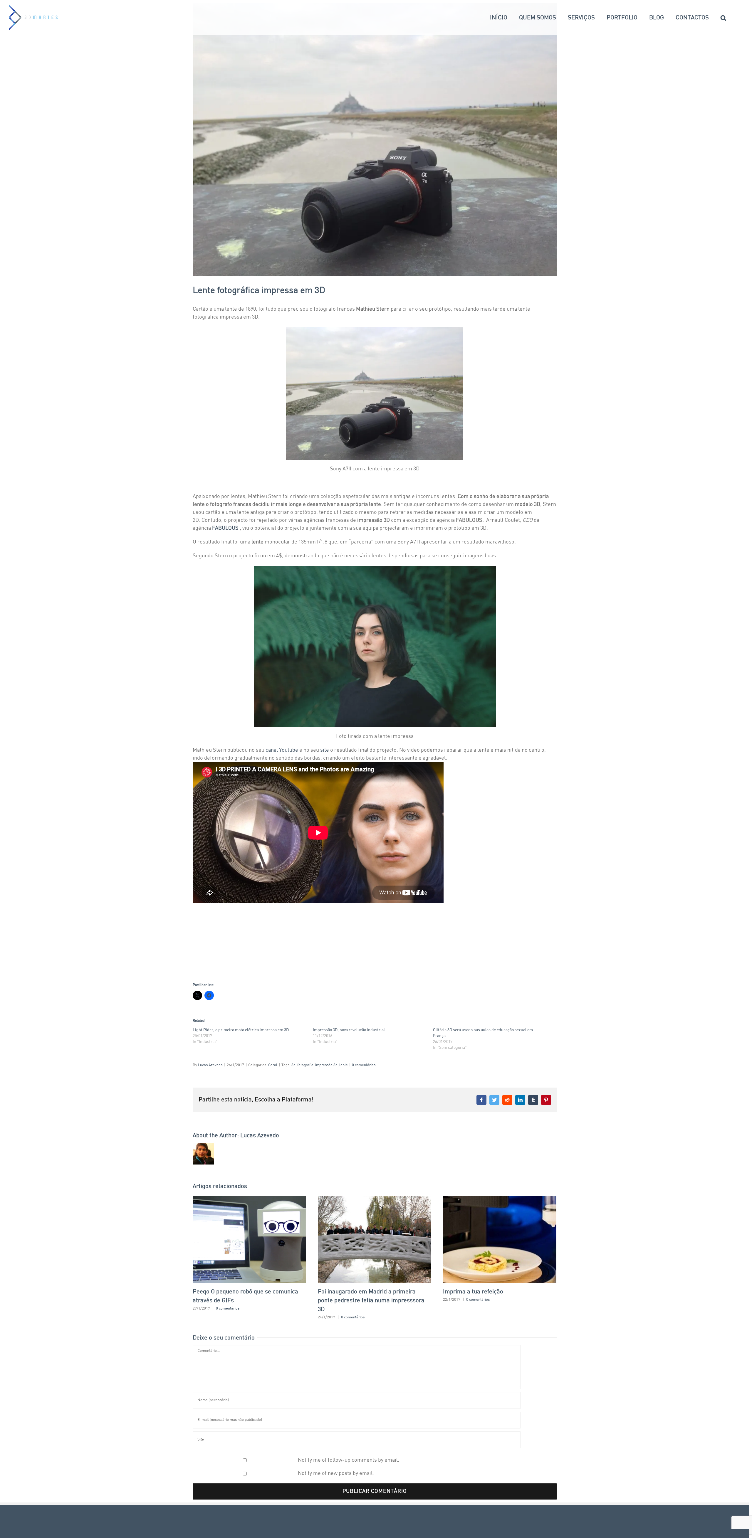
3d (293, 1065)
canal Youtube (282, 750)
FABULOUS (225, 528)
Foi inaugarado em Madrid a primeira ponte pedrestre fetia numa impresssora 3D (374, 1239)
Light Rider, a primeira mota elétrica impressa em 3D (241, 1030)
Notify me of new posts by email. (336, 1473)
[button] (723, 17)
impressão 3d (326, 1065)
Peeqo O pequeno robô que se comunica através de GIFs (249, 1239)
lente (343, 1065)
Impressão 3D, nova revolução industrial (349, 1030)
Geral (272, 1065)
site (324, 750)
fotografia (305, 1065)
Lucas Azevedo (210, 1065)
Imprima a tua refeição (499, 1239)
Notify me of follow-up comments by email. (348, 1460)
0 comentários (363, 1065)
